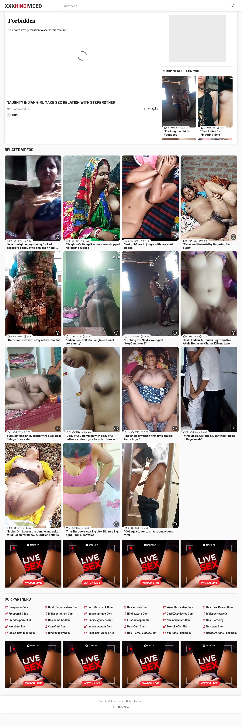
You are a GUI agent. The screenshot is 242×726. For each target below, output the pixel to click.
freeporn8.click (18, 613)
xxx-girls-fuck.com (179, 632)
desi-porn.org (214, 620)
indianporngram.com (60, 613)
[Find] (233, 6)
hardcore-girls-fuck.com (221, 632)
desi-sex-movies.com (219, 607)
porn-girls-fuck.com (100, 607)
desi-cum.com (136, 626)
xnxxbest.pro (17, 626)
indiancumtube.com (100, 613)
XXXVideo (23, 5)
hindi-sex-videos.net (101, 632)
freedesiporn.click (20, 620)
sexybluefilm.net (177, 626)
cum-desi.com (57, 626)
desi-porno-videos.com (141, 632)
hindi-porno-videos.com (63, 607)
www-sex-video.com (180, 607)
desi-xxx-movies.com (180, 613)
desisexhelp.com (137, 607)
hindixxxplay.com (59, 632)
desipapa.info (214, 626)
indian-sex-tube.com (22, 632)
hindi (15, 115)
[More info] (57, 237)
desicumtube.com (59, 620)
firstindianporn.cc (138, 620)
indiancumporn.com (100, 626)
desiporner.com (18, 607)
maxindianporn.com (179, 620)
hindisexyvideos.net (100, 620)
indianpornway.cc (217, 613)
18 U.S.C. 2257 (121, 707)
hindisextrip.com (137, 613)
